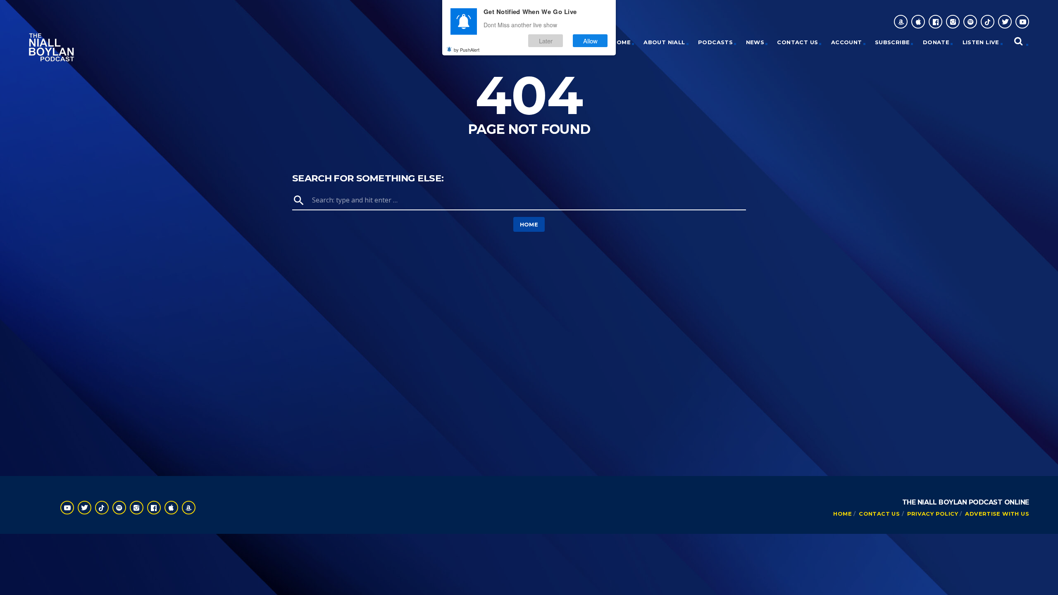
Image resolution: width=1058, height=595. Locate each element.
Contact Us (797, 42)
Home (529, 224)
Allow (590, 40)
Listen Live (981, 42)
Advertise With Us (997, 513)
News (755, 42)
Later (546, 40)
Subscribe (892, 42)
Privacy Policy (932, 513)
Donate (936, 42)
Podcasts (715, 42)
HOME (621, 42)
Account (846, 42)
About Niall (664, 42)
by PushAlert (466, 49)
